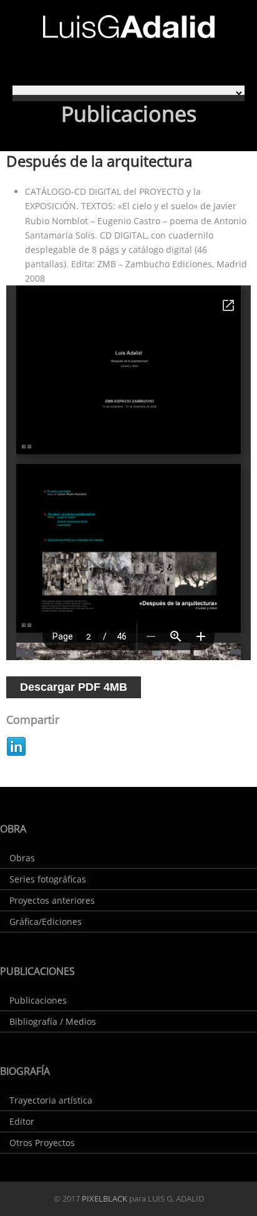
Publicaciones (38, 1000)
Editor (21, 1121)
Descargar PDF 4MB (73, 687)
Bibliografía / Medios (52, 1021)
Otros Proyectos (42, 1143)
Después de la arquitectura (99, 161)
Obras (22, 858)
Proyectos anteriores (52, 900)
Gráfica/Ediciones (45, 921)
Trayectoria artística (50, 1100)
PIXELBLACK (103, 1198)
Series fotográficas (47, 879)
